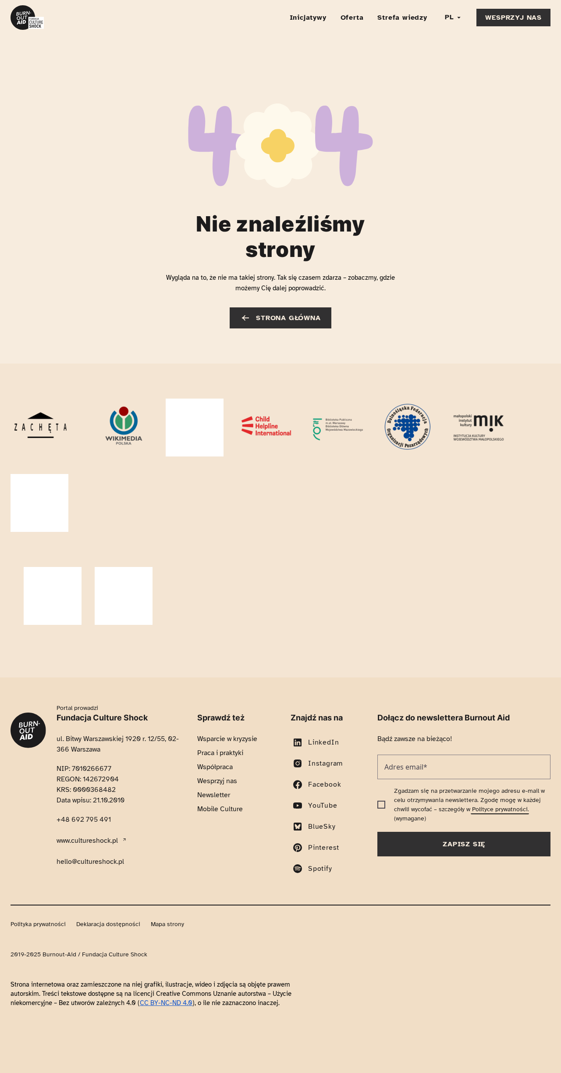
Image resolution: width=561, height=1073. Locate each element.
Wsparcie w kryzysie (227, 663)
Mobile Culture (220, 733)
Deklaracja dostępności (108, 848)
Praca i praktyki (220, 677)
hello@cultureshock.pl (90, 786)
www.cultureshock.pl (91, 765)
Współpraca (215, 691)
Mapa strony (167, 848)
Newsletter (213, 719)
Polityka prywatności (38, 848)
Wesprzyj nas (217, 705)
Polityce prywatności (500, 734)
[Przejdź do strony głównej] (27, 17)
